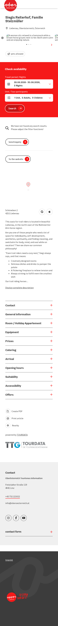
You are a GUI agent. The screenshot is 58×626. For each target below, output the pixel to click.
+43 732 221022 (12, 496)
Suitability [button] (11, 377)
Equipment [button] (12, 332)
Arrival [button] (9, 359)
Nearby (15, 425)
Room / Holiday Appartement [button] (23, 323)
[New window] (26, 443)
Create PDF (16, 411)
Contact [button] (10, 305)
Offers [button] (9, 394)
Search (12, 108)
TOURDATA (22, 434)
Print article (17, 418)
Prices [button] (9, 341)
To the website (16, 159)
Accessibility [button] (13, 386)
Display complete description (19, 287)
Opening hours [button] (14, 368)
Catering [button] (10, 350)
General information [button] (18, 314)
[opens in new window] (17, 601)
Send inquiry (15, 141)
